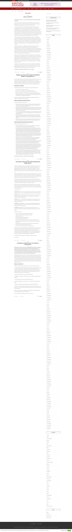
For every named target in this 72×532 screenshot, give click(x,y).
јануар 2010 (48, 399)
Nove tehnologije (49, 476)
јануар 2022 (48, 138)
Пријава (47, 512)
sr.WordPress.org (48, 517)
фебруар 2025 (49, 70)
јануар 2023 (48, 116)
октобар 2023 (48, 99)
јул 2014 (48, 302)
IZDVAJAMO (48, 471)
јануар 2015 (48, 291)
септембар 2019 (49, 189)
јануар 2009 (48, 421)
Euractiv (48, 460)
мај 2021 (48, 152)
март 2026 (48, 46)
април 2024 (48, 88)
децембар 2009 (49, 401)
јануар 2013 (48, 333)
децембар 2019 (49, 183)
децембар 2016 (49, 249)
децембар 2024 (49, 74)
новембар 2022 (49, 119)
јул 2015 (48, 280)
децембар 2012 (49, 335)
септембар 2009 (49, 406)
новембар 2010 (49, 381)
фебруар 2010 (49, 397)
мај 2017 (48, 240)
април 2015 (48, 286)
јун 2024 (48, 85)
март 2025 (48, 68)
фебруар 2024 (49, 92)
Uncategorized (49, 498)
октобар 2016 (48, 253)
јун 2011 (48, 368)
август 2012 (48, 342)
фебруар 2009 (49, 419)
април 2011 (48, 372)
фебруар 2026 (49, 48)
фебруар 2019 (49, 202)
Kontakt (45, 8)
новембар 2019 (49, 185)
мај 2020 (48, 174)
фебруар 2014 (49, 311)
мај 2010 (48, 392)
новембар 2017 (49, 229)
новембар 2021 (49, 141)
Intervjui (48, 467)
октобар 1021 (48, 428)
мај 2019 (48, 196)
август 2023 (48, 103)
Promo (48, 487)
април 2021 (48, 154)
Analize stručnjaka (49, 438)
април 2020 (48, 176)
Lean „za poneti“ (27, 16)
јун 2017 (48, 238)
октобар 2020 (48, 165)
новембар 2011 (49, 359)
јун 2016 (48, 260)
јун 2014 (48, 304)
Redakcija (32, 8)
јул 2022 (48, 127)
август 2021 (48, 147)
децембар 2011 (49, 357)
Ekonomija (48, 456)
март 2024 (48, 90)
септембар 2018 (49, 211)
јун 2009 (48, 412)
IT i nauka (48, 469)
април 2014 (48, 308)
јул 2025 (48, 61)
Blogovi (28, 8)
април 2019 (48, 198)
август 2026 (48, 37)
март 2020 (48, 178)
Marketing (36, 8)
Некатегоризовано (49, 506)
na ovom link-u (35, 235)
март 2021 (48, 156)
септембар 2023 (49, 101)
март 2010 (48, 395)
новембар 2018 (49, 207)
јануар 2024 (48, 94)
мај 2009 (48, 414)
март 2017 (48, 244)
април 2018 (48, 220)
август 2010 (48, 386)
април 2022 (48, 132)
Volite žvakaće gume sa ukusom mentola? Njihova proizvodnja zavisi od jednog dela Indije (52, 28)
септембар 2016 (49, 255)
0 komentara (23, 72)
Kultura (48, 473)
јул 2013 (48, 324)
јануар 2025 (48, 72)
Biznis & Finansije (49, 445)
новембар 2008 (49, 425)
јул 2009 (48, 410)
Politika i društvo (49, 480)
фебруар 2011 (49, 375)
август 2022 (48, 125)
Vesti (12, 8)
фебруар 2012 (49, 353)
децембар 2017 (49, 227)
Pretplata (41, 8)
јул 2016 (48, 258)
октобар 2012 (48, 339)
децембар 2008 (49, 423)
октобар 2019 (48, 187)
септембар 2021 (49, 145)
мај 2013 (48, 328)
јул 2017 (48, 236)
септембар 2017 (49, 233)
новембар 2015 (49, 273)
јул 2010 (48, 388)
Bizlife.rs (48, 442)
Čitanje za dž (48, 451)
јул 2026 (48, 39)
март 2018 (48, 222)
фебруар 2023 (49, 114)
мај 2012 (48, 348)
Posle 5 (48, 482)
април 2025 (48, 66)
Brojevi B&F (48, 449)
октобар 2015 (48, 275)
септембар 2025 (49, 57)
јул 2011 (48, 366)
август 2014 (48, 300)
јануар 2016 (48, 269)
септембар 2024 (49, 79)
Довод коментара (48, 515)
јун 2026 (48, 41)
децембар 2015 (49, 271)
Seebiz (48, 491)
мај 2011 (48, 370)
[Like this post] (37, 72)
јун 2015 (48, 282)
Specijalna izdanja (49, 495)
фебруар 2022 (49, 136)
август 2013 (48, 322)
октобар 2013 (48, 319)
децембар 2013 (49, 315)
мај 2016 (48, 262)
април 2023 (48, 110)
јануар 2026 (48, 50)
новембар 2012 (49, 337)
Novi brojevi (48, 478)
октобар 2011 (48, 361)
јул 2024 (48, 83)
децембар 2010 (49, 379)
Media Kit (52, 8)
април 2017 (48, 242)
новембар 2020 (49, 163)
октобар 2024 (48, 77)
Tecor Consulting (37, 168)
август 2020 (48, 169)
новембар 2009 (49, 403)
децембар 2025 (49, 52)
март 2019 (48, 200)
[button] (16, 0)
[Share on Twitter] (39, 72)
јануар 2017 (48, 247)
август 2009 (48, 408)
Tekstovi (24, 8)
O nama (49, 8)
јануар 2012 (48, 355)
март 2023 (48, 112)
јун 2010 (48, 390)
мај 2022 (48, 130)
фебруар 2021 (49, 158)
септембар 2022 (49, 123)
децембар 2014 (49, 293)
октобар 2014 (48, 297)
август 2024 (48, 81)
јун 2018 (48, 216)
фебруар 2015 (49, 289)
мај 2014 (48, 306)
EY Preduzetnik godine (18, 8)
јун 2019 (48, 194)
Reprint (48, 489)
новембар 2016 (49, 251)
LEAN (40, 170)
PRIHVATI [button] (69, 530)
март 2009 (48, 417)
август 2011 (48, 364)
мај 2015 (48, 284)
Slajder (48, 493)
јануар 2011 (48, 377)
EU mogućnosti (49, 458)
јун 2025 (48, 63)
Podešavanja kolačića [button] (64, 530)
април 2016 (48, 264)
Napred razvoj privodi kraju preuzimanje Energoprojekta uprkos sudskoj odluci (51, 20)
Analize (48, 434)
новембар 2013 (49, 317)
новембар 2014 (49, 295)
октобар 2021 (48, 143)
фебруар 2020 (49, 180)
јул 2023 (48, 105)
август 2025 (48, 59)
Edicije (47, 453)
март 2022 (48, 134)
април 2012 (48, 350)
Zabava (48, 502)
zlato (47, 504)
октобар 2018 (48, 209)
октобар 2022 (48, 121)
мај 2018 (48, 218)
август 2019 (48, 191)
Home (12, 11)
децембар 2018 (49, 205)
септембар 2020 (49, 167)
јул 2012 (48, 344)
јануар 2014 (48, 313)
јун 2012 (48, 346)
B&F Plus (48, 440)
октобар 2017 (48, 231)
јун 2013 (48, 326)
